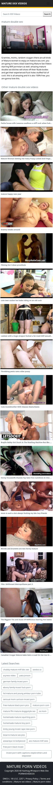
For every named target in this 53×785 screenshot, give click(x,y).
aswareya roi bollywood (14, 741)
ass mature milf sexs (38, 741)
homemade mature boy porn (16, 723)
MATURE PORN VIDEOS (26, 766)
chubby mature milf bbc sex (16, 669)
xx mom (42, 711)
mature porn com (41, 705)
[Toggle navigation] (48, 3)
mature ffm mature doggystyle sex (19, 711)
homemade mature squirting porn (19, 717)
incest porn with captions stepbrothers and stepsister (26, 754)
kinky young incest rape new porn (19, 729)
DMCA (6, 778)
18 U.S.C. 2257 (17, 778)
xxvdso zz (37, 669)
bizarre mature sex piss (14, 735)
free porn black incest (13, 746)
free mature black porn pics (16, 705)
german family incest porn (15, 681)
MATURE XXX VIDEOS (14, 3)
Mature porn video (42, 781)
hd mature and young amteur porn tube (22, 693)
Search (47, 14)
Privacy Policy (32, 778)
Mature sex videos (22, 781)
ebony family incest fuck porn (17, 687)
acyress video (9, 675)
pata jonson (24, 675)
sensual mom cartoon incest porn (19, 699)
